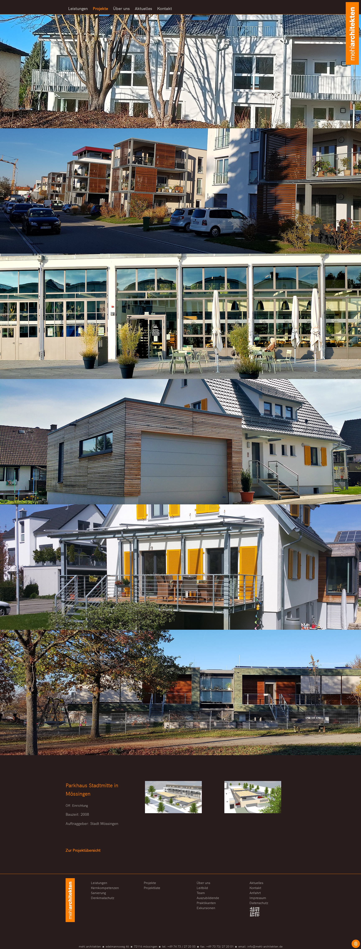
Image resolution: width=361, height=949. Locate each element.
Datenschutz (258, 902)
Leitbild (202, 887)
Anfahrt (255, 892)
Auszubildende (208, 897)
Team (201, 892)
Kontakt (164, 8)
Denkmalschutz (102, 897)
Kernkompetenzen (105, 887)
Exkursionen (206, 907)
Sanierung (98, 892)
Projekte (100, 8)
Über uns (121, 8)
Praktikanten (206, 902)
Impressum (257, 897)
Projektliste (152, 887)
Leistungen (78, 8)
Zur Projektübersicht (83, 850)
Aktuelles (143, 8)
